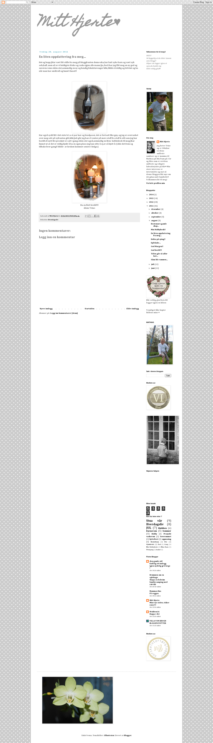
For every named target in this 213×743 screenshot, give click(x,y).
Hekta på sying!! (158, 239)
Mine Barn (164, 547)
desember (156, 209)
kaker (158, 549)
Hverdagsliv (53, 220)
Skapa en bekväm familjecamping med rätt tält (158, 582)
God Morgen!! (157, 246)
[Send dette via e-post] (86, 216)
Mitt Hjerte (165, 142)
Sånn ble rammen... (159, 260)
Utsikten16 (154, 612)
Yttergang (149, 549)
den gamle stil (156, 561)
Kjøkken (162, 528)
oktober (155, 213)
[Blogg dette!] (89, 216)
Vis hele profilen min (155, 183)
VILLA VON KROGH (158, 621)
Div (165, 542)
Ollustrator (109, 735)
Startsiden (89, 309)
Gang (166, 544)
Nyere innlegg (46, 309)
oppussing (166, 539)
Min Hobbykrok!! (158, 230)
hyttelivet (154, 539)
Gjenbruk (150, 544)
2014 (151, 195)
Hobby (154, 534)
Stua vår (154, 520)
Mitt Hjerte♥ (79, 23)
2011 (151, 206)
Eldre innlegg (132, 309)
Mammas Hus (155, 591)
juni (153, 268)
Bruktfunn (155, 542)
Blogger (127, 735)
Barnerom (151, 531)
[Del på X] (92, 216)
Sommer (166, 531)
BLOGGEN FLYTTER (158, 623)
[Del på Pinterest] (98, 216)
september (156, 217)
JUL (148, 528)
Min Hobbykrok (152, 547)
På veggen (154, 594)
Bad (159, 544)
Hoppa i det (155, 614)
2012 (151, 202)
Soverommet (165, 537)
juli (153, 264)
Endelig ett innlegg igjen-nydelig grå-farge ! (160, 566)
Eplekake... (156, 243)
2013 (151, 198)
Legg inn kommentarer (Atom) (64, 313)
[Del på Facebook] (95, 216)
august (154, 221)
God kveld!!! (156, 250)
